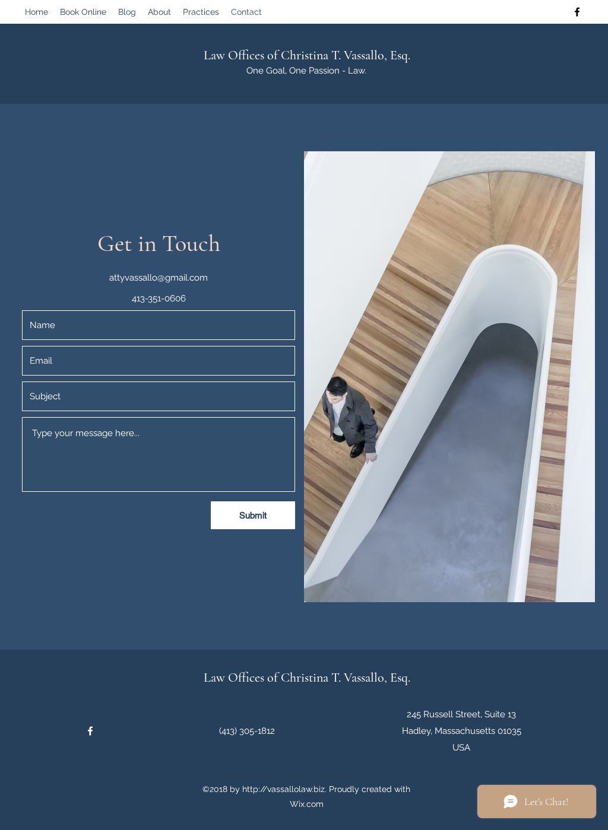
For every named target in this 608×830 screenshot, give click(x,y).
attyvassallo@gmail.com (158, 277)
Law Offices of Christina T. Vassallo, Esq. (307, 55)
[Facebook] (577, 12)
